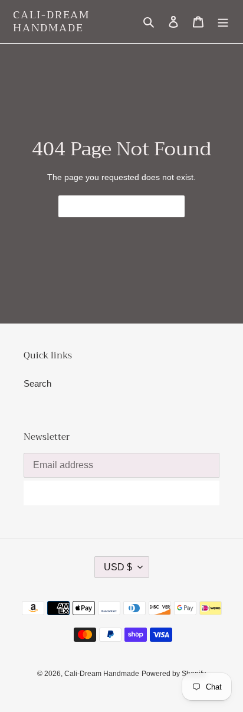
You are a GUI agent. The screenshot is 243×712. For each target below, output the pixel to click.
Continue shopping (113, 206)
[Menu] (223, 21)
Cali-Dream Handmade (51, 21)
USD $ (118, 567)
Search (37, 383)
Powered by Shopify (174, 673)
